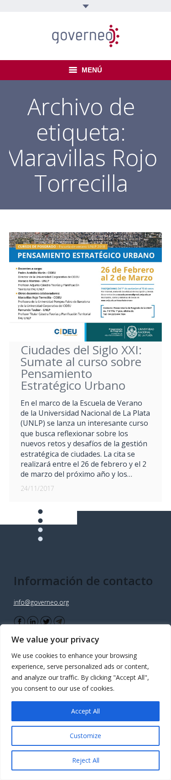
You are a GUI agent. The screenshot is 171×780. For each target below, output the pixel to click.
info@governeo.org (41, 602)
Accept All (85, 711)
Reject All (85, 760)
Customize (85, 735)
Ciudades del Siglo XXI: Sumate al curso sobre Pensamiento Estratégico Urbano (81, 367)
